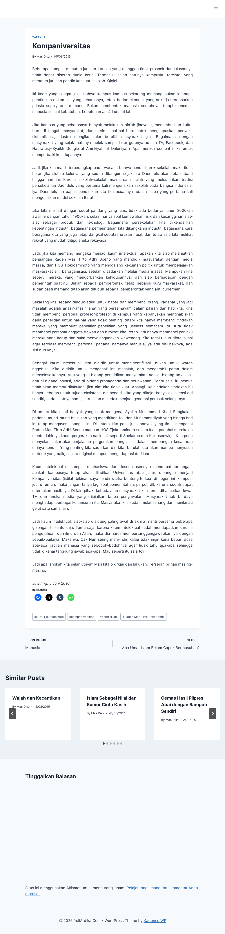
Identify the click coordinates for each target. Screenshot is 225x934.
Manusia (35, 644)
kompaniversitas (81, 616)
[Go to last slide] (12, 713)
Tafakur (38, 37)
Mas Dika (43, 56)
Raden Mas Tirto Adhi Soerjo (143, 616)
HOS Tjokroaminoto (49, 616)
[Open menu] (216, 8)
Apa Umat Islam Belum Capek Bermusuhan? (161, 644)
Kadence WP (155, 920)
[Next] (212, 713)
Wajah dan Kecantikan (36, 698)
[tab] (104, 743)
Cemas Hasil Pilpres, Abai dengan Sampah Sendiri (184, 704)
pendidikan (108, 616)
